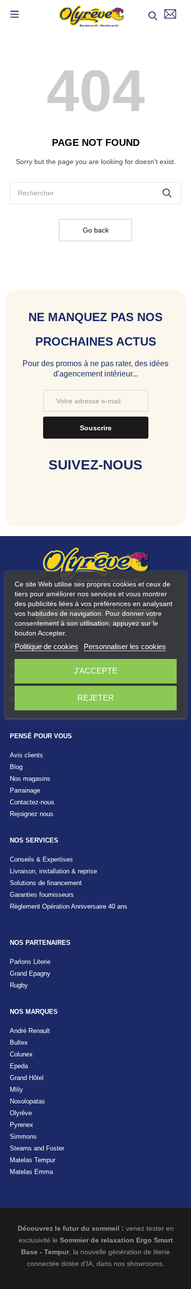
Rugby (19, 985)
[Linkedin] (126, 506)
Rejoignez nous (31, 814)
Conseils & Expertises (41, 859)
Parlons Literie (30, 961)
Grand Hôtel (27, 1077)
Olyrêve (21, 1113)
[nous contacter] (170, 14)
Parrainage (25, 790)
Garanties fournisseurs (42, 894)
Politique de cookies (46, 646)
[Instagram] (95, 506)
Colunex (21, 1054)
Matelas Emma (31, 1171)
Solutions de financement (46, 883)
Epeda (19, 1066)
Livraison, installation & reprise (53, 871)
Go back (96, 230)
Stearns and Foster (37, 1148)
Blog (16, 767)
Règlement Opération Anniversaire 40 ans (68, 906)
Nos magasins (30, 778)
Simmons (23, 1136)
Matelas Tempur (32, 1160)
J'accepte (96, 671)
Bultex (19, 1042)
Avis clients (26, 755)
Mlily (16, 1089)
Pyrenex (21, 1124)
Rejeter (95, 698)
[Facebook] (64, 506)
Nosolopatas (27, 1101)
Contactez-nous (32, 802)
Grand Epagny (30, 973)
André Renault (30, 1030)
